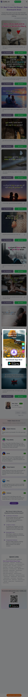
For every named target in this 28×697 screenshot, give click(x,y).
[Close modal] (24, 331)
